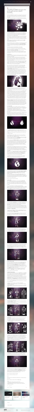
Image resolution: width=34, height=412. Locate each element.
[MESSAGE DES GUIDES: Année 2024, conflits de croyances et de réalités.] (17, 393)
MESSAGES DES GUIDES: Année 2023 (25, 397)
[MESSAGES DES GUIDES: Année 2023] (25, 393)
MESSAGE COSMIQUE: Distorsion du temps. (7, 397)
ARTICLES (5, 4)
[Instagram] (5, 409)
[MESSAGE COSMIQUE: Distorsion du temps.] (8, 393)
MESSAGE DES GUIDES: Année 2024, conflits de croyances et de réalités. (16, 397)
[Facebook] (4, 409)
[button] (10, 1)
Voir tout (28, 390)
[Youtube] (6, 409)
